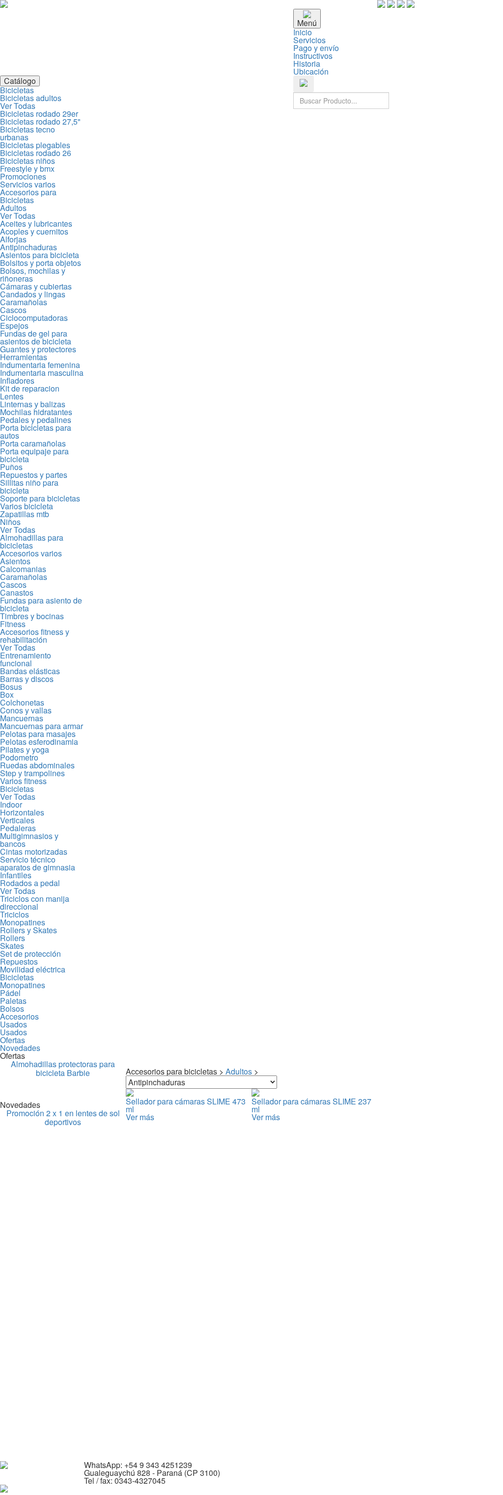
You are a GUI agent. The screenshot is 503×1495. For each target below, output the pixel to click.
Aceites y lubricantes (36, 223)
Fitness (13, 623)
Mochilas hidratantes (36, 412)
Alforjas (13, 239)
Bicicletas (17, 90)
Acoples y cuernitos (34, 231)
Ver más (140, 1117)
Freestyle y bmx (27, 168)
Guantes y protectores (38, 349)
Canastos (16, 592)
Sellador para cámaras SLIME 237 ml (311, 1105)
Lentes (12, 396)
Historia (306, 63)
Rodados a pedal (30, 883)
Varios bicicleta (26, 506)
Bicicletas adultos (30, 98)
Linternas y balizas (32, 404)
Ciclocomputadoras (34, 317)
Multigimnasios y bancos (29, 839)
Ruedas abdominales (37, 765)
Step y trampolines (32, 773)
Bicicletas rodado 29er (39, 113)
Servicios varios (28, 184)
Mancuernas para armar (41, 726)
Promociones (23, 176)
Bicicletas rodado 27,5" (40, 121)
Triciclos (14, 914)
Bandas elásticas (30, 671)
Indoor (11, 804)
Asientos (15, 561)
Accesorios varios (31, 553)
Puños (11, 466)
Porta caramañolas (33, 443)
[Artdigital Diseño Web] (4, 1489)
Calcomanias (23, 569)
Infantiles (15, 875)
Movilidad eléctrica (32, 969)
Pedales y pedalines (35, 419)
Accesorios (19, 1016)
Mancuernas (21, 718)
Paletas (13, 1000)
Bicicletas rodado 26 (35, 152)
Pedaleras (18, 828)
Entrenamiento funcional (25, 659)
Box (7, 694)
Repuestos (19, 961)
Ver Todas (17, 105)
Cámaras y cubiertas (36, 286)
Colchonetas (22, 702)
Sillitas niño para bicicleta (29, 486)
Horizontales (22, 812)
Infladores (17, 380)
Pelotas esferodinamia (39, 741)
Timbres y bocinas (32, 616)
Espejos (14, 325)
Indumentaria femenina (40, 364)
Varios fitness (23, 781)
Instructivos (313, 55)
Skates (12, 945)
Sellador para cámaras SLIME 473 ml (186, 1105)
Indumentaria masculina (42, 372)
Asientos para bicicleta (39, 255)
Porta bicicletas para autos (35, 431)
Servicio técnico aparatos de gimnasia (37, 863)
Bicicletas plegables (35, 145)
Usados (13, 1024)
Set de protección (30, 953)
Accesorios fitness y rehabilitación (34, 635)
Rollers (12, 938)
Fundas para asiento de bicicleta (41, 604)
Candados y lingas (32, 294)
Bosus (11, 686)
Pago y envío (316, 47)
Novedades (20, 1047)
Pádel (10, 992)
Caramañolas (23, 302)
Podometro (19, 757)
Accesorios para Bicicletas (28, 196)
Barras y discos (27, 678)
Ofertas (12, 1040)
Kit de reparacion (29, 388)
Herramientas (23, 357)
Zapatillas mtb (24, 514)
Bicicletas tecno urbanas (27, 133)
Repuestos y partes (33, 474)
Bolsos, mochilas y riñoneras (32, 274)
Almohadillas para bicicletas (31, 541)
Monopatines (22, 922)
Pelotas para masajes (38, 733)
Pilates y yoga (24, 749)
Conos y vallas (26, 710)
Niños (10, 521)
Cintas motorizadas (33, 851)
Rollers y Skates (28, 930)
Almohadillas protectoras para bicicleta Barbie (63, 1068)
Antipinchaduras (28, 247)
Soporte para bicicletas (40, 498)
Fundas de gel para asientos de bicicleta (35, 337)
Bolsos (12, 1008)
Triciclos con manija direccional (34, 902)
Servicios (309, 40)
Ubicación (311, 71)
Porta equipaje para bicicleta (34, 455)
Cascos (13, 309)
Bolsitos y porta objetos (40, 262)
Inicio (302, 32)
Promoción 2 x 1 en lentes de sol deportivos (63, 1117)
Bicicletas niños (27, 160)
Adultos (13, 207)
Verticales (17, 820)
